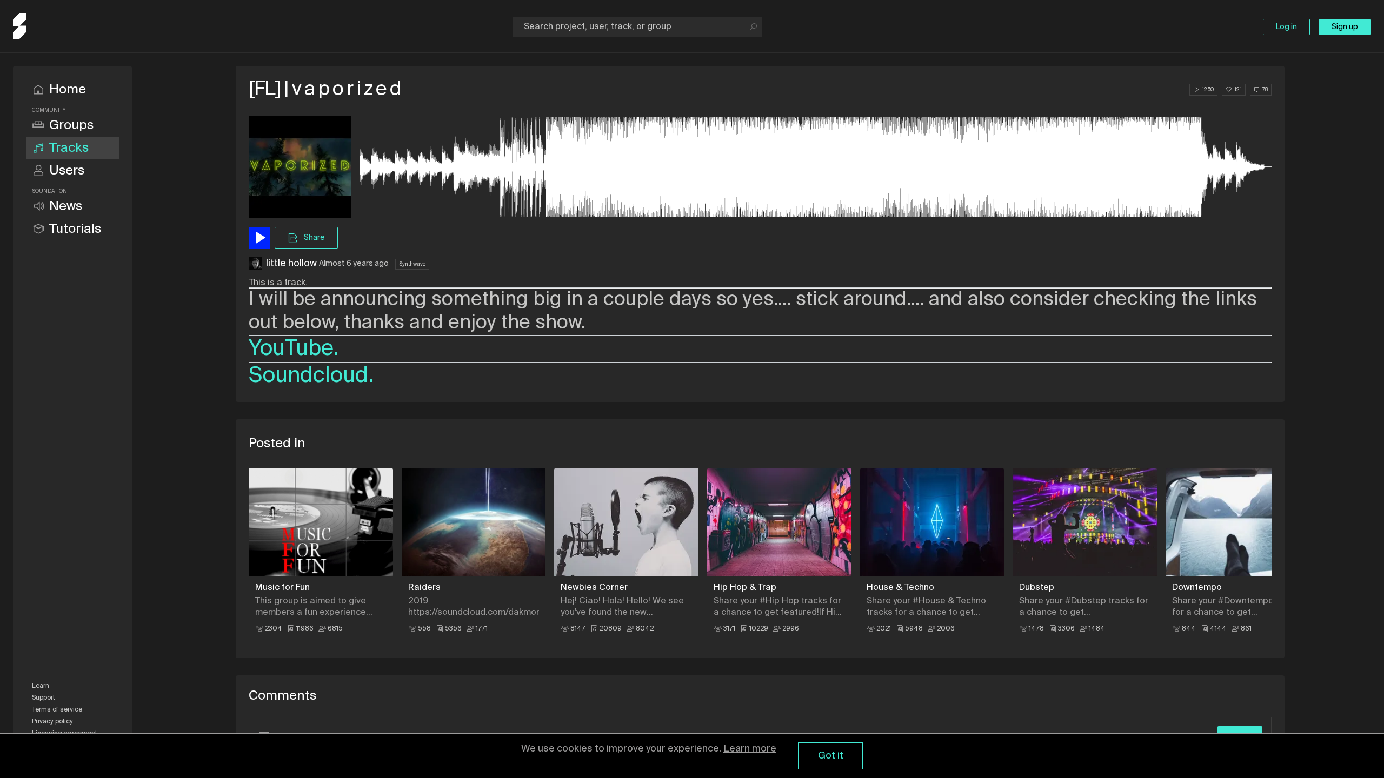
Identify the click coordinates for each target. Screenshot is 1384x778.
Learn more (749, 749)
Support (43, 698)
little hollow (291, 263)
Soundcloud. (311, 376)
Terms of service (57, 710)
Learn (40, 686)
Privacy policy (52, 722)
